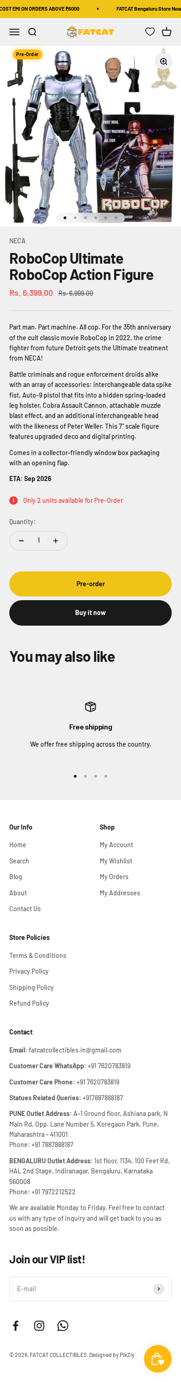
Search (19, 861)
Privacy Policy (29, 971)
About (18, 893)
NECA (17, 241)
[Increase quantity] (55, 541)
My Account (116, 845)
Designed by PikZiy (112, 1354)
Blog (15, 877)
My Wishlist (116, 861)
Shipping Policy (31, 987)
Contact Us (25, 909)
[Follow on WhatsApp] (63, 1325)
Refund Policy (29, 1003)
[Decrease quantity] (21, 541)
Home (17, 845)
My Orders (114, 877)
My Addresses (120, 893)
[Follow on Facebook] (15, 1325)
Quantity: (22, 522)
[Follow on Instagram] (39, 1325)
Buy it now (90, 612)
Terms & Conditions (37, 955)
